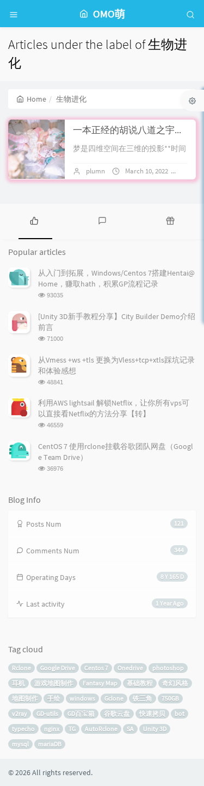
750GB (170, 698)
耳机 (18, 683)
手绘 (53, 698)
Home (36, 99)
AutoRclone (101, 729)
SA (130, 729)
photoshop (168, 668)
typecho (23, 729)
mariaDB (49, 744)
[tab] (34, 220)
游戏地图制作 (53, 683)
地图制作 (25, 698)
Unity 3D (154, 729)
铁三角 (142, 698)
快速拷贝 (152, 713)
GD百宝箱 (81, 713)
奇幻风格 (175, 683)
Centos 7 (96, 668)
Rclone (21, 668)
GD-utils (47, 713)
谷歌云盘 (117, 713)
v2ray (19, 713)
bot (179, 713)
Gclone (113, 698)
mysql (20, 744)
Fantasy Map (100, 683)
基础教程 (140, 683)
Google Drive (57, 668)
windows (82, 698)
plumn (95, 171)
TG (72, 729)
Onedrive (130, 668)
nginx (51, 729)
